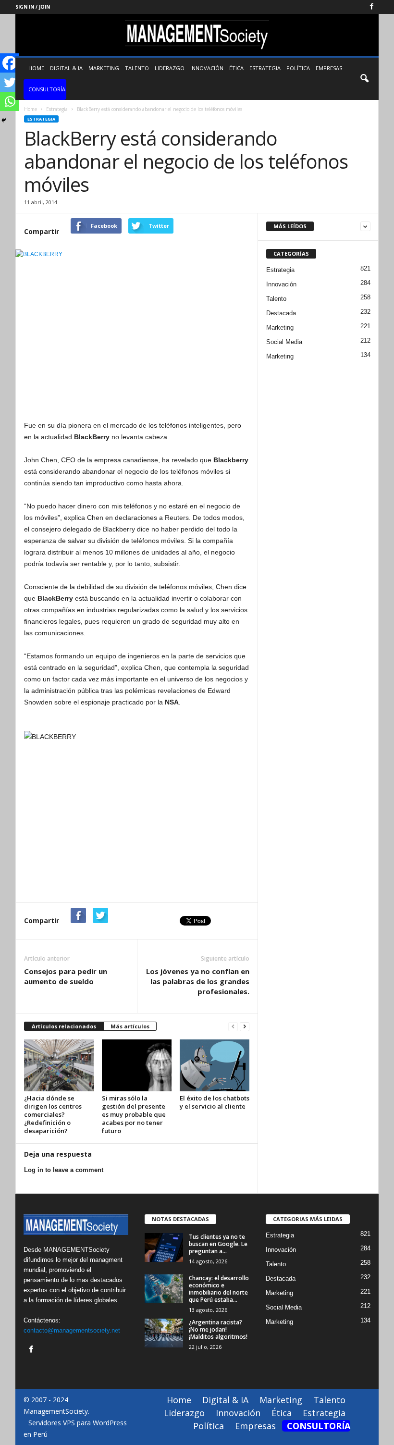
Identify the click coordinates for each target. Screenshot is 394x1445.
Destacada (281, 313)
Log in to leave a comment (63, 1169)
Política (298, 68)
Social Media (284, 342)
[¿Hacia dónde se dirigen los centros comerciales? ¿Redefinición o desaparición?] (59, 1065)
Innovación (206, 68)
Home (36, 68)
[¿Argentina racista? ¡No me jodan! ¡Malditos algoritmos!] (164, 1333)
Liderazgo (170, 68)
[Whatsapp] (9, 101)
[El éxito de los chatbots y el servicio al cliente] (214, 1065)
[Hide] (4, 120)
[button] (364, 78)
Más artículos (130, 1026)
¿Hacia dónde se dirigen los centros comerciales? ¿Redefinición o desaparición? (53, 1114)
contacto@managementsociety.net (72, 1330)
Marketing (103, 68)
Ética (236, 68)
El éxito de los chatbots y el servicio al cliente (214, 1102)
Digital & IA (66, 68)
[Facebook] (371, 7)
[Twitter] (9, 82)
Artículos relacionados (64, 1026)
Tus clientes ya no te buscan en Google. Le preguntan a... (218, 1244)
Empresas (329, 68)
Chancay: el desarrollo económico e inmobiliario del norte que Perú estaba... (219, 1289)
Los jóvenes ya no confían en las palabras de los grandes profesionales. (197, 981)
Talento (137, 68)
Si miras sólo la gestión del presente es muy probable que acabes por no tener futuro (134, 1114)
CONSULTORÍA (46, 89)
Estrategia (265, 68)
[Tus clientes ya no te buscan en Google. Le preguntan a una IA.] (164, 1247)
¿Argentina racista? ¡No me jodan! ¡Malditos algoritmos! (218, 1329)
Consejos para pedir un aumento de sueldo (65, 976)
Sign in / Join (32, 6)
